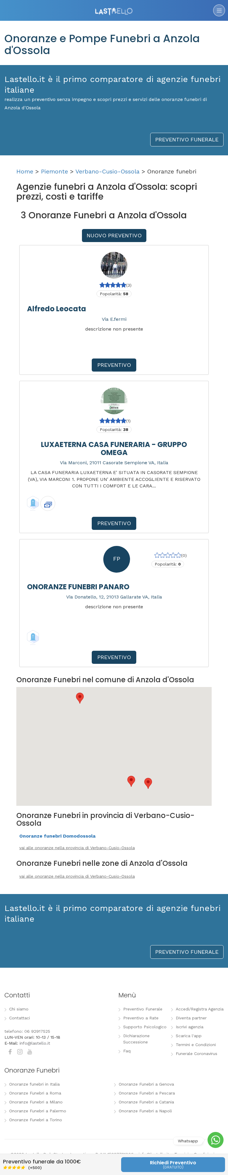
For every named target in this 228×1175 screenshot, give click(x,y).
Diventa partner (191, 1018)
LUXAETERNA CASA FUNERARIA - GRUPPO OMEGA (114, 448)
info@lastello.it (35, 1043)
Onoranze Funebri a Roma (35, 1093)
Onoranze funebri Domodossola (57, 836)
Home (24, 171)
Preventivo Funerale (142, 1009)
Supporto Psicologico (145, 1026)
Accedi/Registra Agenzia (200, 1009)
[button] (80, 698)
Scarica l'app (189, 1035)
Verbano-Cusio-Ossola (107, 171)
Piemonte (54, 171)
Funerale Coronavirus (196, 1053)
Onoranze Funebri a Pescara (147, 1093)
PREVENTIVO (114, 365)
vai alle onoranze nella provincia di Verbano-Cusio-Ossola (77, 847)
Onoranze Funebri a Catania (146, 1102)
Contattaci (19, 1018)
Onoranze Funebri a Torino (35, 1119)
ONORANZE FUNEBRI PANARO (78, 587)
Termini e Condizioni (196, 1044)
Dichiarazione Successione (136, 1038)
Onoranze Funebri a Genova (146, 1084)
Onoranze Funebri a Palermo (37, 1110)
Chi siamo (18, 1009)
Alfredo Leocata (56, 309)
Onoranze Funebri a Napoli (145, 1110)
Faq (127, 1050)
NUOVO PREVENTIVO (114, 235)
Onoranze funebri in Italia (34, 1084)
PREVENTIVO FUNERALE (186, 139)
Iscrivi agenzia (189, 1026)
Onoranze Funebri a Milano (36, 1102)
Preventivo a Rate (141, 1018)
